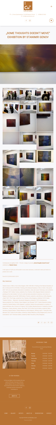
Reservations (39, 413)
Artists (21, 413)
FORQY (30, 420)
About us (14, 395)
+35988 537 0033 (42, 14)
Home (6, 413)
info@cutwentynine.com (28, 16)
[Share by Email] (51, 322)
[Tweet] (38, 322)
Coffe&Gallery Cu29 (32, 417)
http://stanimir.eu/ (7, 281)
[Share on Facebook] (41, 322)
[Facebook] (26, 20)
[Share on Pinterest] (48, 322)
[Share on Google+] (45, 322)
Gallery (14, 359)
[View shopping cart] (51, 20)
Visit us (14, 349)
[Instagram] (30, 20)
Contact (49, 413)
